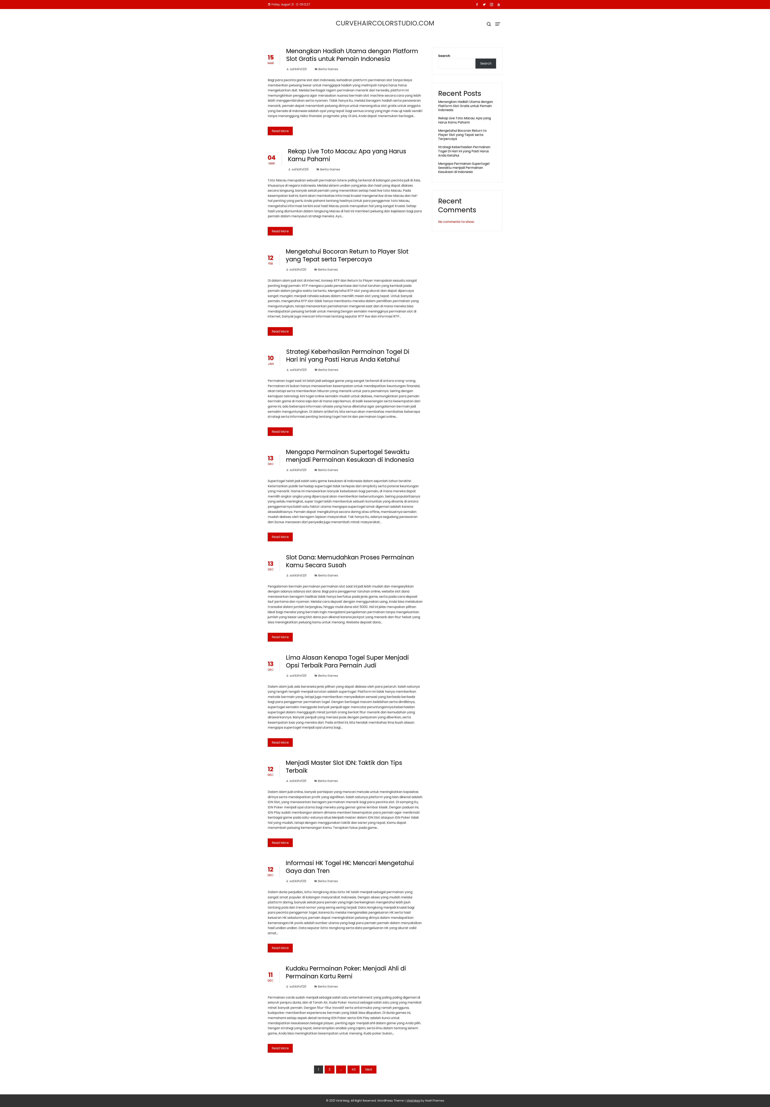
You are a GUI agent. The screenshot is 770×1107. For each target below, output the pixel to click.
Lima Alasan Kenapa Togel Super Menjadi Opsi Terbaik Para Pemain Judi (347, 661)
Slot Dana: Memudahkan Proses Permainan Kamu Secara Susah (350, 561)
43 (354, 1069)
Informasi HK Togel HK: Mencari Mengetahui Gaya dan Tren (350, 867)
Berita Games (328, 69)
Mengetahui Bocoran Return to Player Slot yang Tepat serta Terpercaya (347, 255)
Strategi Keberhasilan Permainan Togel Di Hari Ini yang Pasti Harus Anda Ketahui (347, 355)
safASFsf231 (298, 69)
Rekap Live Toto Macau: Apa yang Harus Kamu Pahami (347, 155)
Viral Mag (413, 1101)
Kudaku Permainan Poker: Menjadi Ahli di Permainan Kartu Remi (346, 972)
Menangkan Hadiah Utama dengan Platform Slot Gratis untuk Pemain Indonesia (352, 55)
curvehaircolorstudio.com (385, 23)
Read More (280, 131)
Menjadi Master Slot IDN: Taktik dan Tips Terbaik (344, 766)
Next (368, 1069)
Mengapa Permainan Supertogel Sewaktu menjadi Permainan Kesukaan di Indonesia (350, 456)
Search (444, 56)
